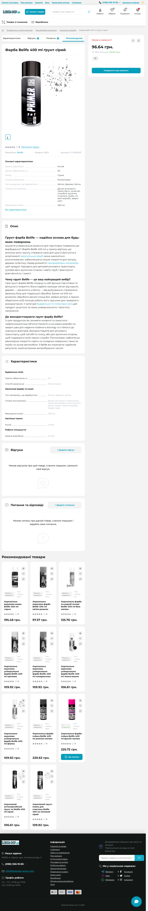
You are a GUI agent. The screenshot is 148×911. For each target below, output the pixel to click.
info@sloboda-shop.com (19, 871)
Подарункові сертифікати (61, 881)
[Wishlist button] (133, 41)
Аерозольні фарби (68, 30)
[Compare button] (138, 41)
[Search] (89, 12)
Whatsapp (109, 880)
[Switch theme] (143, 2)
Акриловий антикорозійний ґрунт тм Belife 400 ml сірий (14, 808)
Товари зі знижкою (16, 22)
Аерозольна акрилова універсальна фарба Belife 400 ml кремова (13, 671)
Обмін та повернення (60, 853)
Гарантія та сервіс (58, 846)
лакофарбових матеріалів (62, 263)
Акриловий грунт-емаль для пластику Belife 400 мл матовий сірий (43, 809)
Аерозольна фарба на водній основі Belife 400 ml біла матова (71, 605)
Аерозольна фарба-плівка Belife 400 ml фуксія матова (71, 736)
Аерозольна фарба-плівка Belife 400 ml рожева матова (43, 736)
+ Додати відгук (65, 450)
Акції (52, 884)
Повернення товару (59, 872)
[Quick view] (23, 569)
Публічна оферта (58, 865)
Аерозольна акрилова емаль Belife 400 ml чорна (13, 605)
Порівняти (125, 12)
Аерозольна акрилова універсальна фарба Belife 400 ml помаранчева (42, 671)
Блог (47, 2)
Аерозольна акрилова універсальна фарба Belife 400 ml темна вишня (70, 671)
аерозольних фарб (32, 256)
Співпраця (77, 2)
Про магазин (27, 2)
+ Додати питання (64, 505)
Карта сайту (55, 875)
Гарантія (39, 2)
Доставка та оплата (59, 862)
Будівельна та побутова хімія (20, 30)
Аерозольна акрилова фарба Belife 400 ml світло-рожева (41, 605)
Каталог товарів (36, 12)
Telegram (109, 872)
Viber (107, 876)
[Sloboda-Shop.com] (11, 11)
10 (95, 58)
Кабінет (100, 14)
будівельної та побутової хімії (54, 304)
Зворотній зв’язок (58, 868)
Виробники (42, 22)
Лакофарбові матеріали (46, 30)
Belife (20, 152)
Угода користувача (58, 859)
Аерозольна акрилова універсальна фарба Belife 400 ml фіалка (13, 738)
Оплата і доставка (10, 2)
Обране (111, 12)
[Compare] (23, 579)
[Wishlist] (23, 574)
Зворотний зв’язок (61, 2)
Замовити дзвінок (130, 2)
